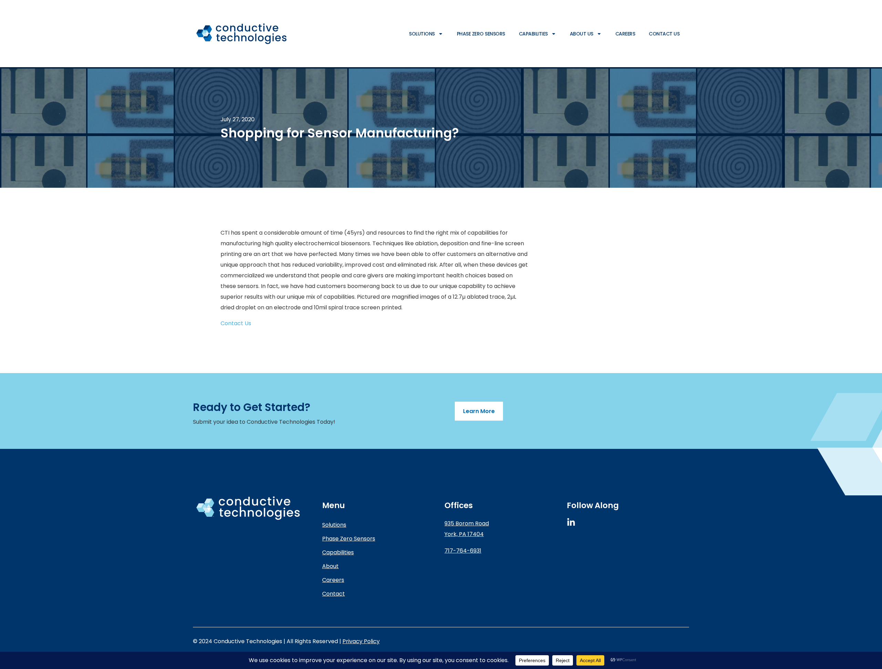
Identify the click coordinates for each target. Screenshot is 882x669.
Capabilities (533, 33)
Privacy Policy (361, 641)
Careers (625, 33)
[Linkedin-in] (571, 522)
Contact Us (664, 33)
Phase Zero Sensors (481, 33)
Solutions (422, 33)
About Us (581, 33)
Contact (333, 594)
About (330, 566)
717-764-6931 (462, 551)
